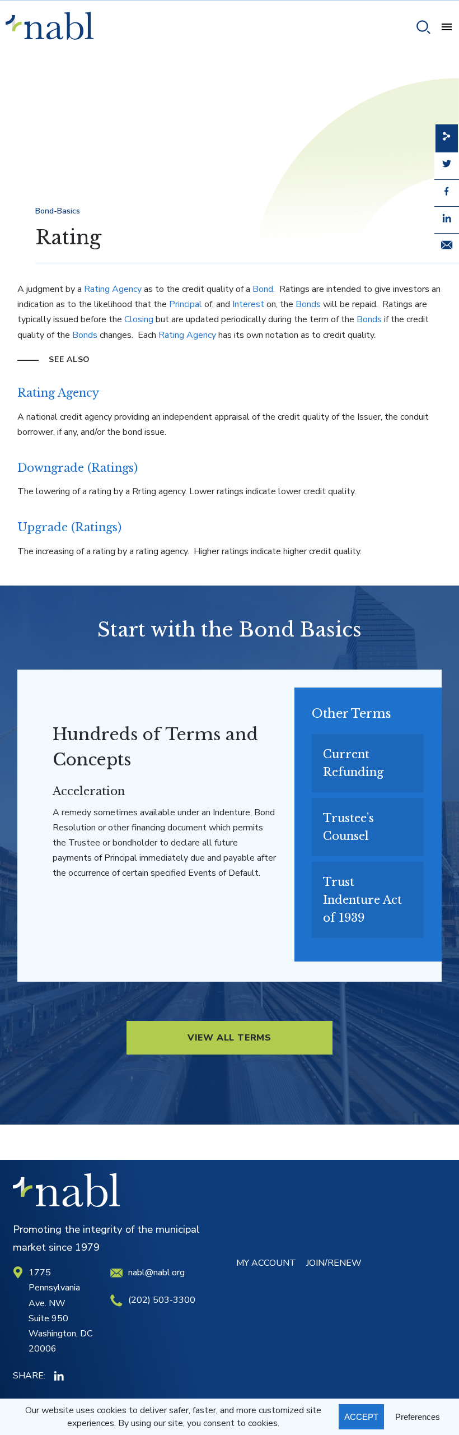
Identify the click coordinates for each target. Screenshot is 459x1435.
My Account (266, 1263)
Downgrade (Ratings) (77, 468)
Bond (262, 289)
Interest (248, 304)
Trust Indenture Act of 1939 (362, 900)
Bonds (308, 304)
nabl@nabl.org (156, 1272)
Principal (185, 304)
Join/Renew (334, 1263)
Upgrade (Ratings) (69, 527)
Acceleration (89, 791)
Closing (138, 319)
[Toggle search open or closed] (419, 29)
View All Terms (229, 1038)
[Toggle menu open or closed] (442, 28)
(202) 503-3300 (161, 1300)
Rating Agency (113, 289)
